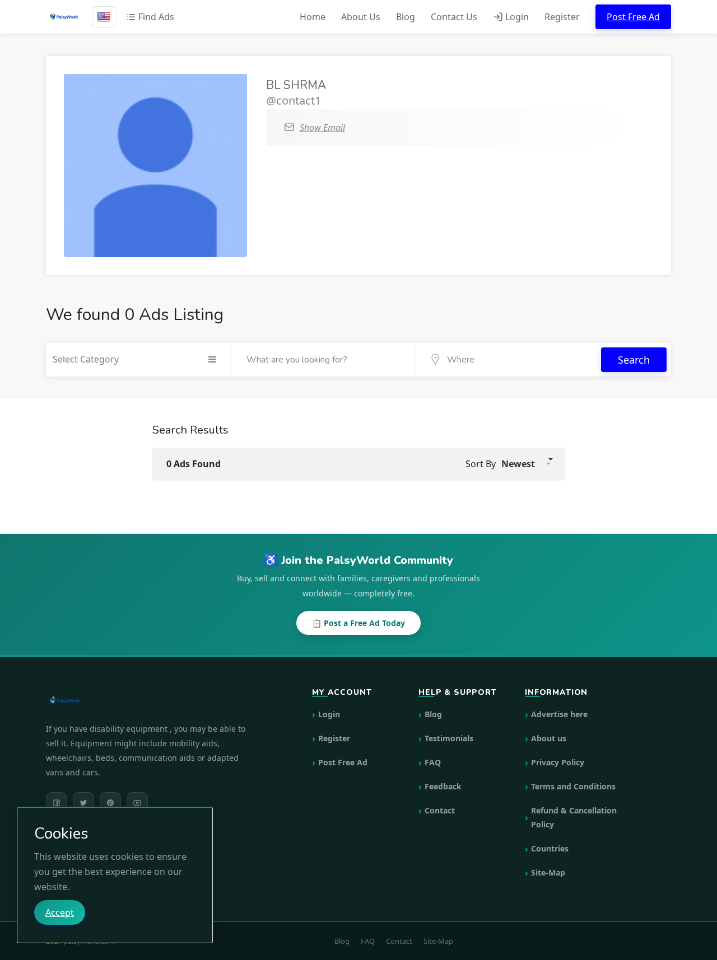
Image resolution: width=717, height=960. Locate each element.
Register (562, 17)
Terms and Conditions (573, 786)
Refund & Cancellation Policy (574, 817)
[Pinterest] (110, 802)
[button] (526, 463)
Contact (440, 810)
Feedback (443, 786)
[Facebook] (56, 802)
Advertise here (559, 714)
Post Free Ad (633, 17)
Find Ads (155, 17)
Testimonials (449, 738)
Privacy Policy (557, 762)
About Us (360, 17)
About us (548, 738)
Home (312, 17)
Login (516, 17)
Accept (59, 912)
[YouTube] (137, 802)
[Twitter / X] (83, 802)
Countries (550, 848)
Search (634, 359)
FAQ (433, 762)
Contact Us (454, 17)
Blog (405, 17)
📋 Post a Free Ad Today (358, 623)
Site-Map (548, 872)
